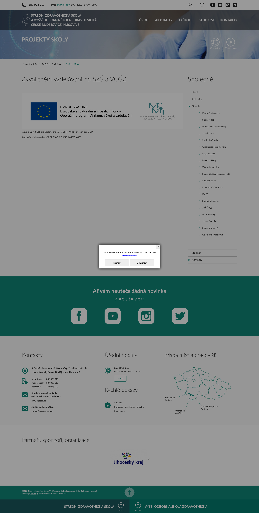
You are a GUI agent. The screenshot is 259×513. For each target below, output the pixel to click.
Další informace (129, 256)
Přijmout (117, 263)
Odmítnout (142, 263)
